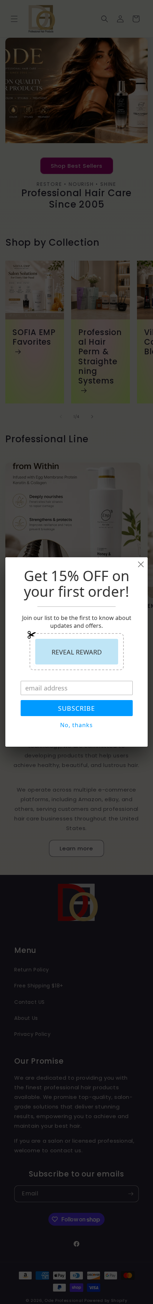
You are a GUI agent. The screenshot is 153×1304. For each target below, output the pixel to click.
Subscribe (76, 708)
